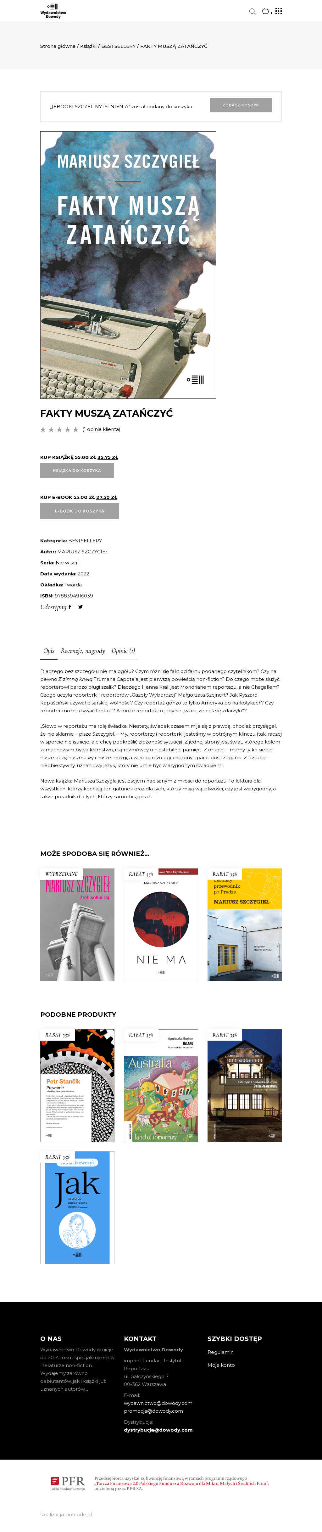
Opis (48, 651)
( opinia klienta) (101, 429)
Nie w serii (68, 563)
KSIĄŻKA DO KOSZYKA (77, 470)
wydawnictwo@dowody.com (158, 1403)
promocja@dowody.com (153, 1411)
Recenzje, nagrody (83, 651)
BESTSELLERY (118, 46)
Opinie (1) (123, 651)
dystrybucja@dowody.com (158, 1430)
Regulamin (221, 1352)
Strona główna (57, 46)
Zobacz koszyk (241, 105)
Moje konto (221, 1365)
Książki (88, 46)
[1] (265, 11)
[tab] (49, 651)
